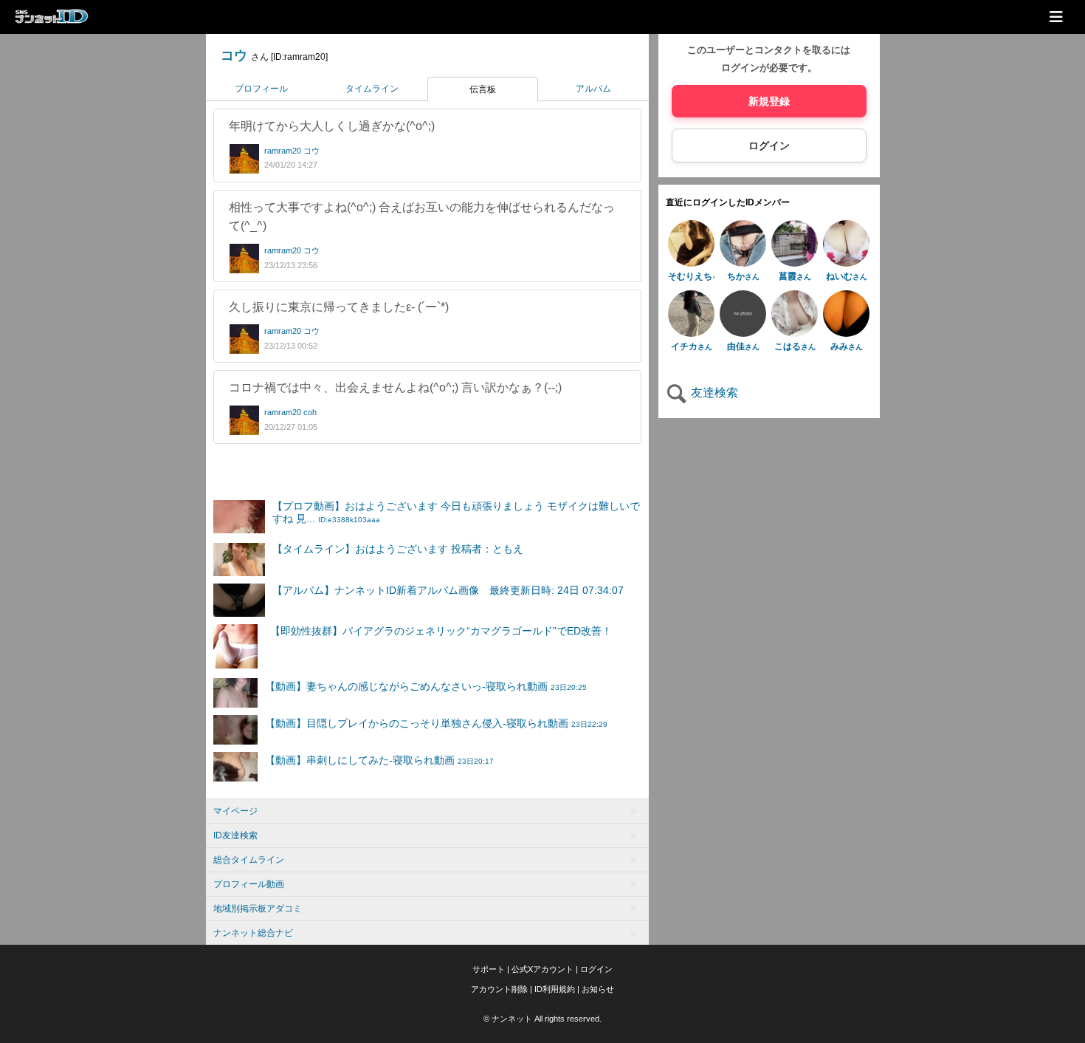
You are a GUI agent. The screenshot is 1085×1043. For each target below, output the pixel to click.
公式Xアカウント (543, 969)
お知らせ (598, 989)
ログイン (769, 145)
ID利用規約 (554, 989)
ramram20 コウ (292, 150)
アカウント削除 (499, 989)
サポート (488, 969)
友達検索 (713, 392)
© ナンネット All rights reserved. (542, 1018)
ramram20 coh (290, 412)
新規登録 (769, 101)
